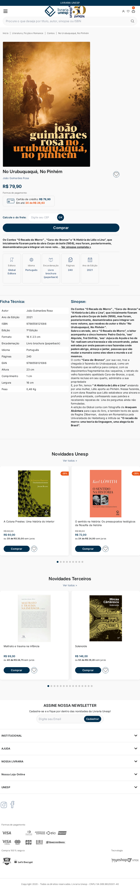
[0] (133, 11)
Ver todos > (70, 460)
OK (60, 217)
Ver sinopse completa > (76, 246)
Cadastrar (92, 718)
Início (5, 33)
